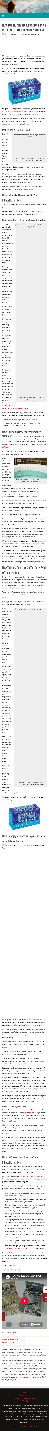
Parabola (23, 1427)
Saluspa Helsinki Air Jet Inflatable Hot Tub (10, 1340)
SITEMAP (24, 1401)
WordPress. (33, 1427)
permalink (15, 1332)
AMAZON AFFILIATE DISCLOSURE (24, 1398)
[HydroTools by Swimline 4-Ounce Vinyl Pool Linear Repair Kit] (24, 91)
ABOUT (24, 1392)
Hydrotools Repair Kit (30, 1113)
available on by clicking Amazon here (15, 112)
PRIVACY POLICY (24, 1395)
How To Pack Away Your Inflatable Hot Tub (18, 1248)
